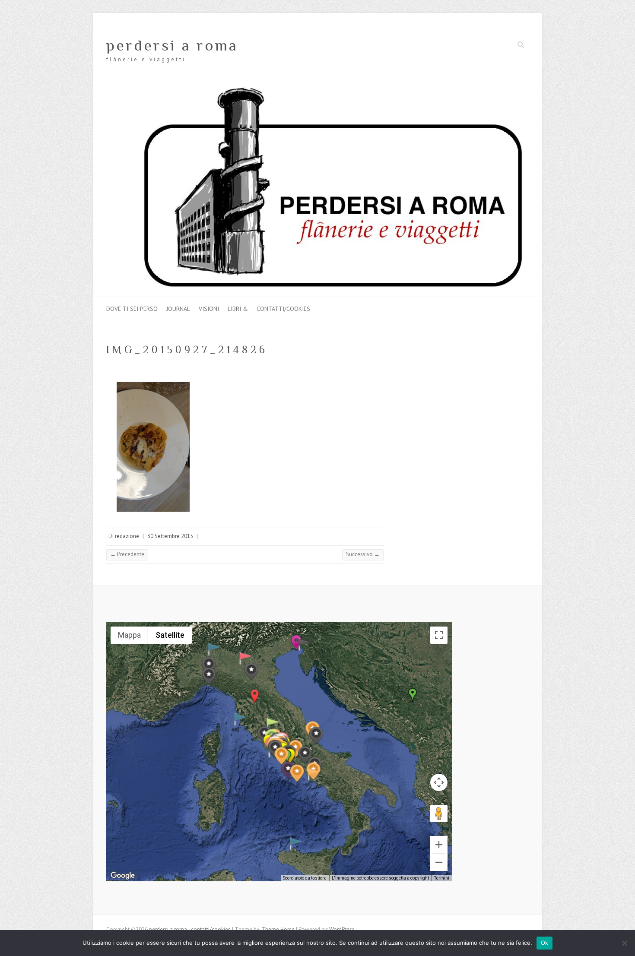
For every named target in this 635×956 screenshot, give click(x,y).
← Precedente (127, 554)
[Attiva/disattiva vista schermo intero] (439, 635)
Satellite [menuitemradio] (170, 634)
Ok (545, 942)
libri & (238, 309)
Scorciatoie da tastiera (305, 878)
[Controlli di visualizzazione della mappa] (439, 782)
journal (178, 309)
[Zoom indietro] (439, 862)
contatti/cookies (283, 309)
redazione (127, 536)
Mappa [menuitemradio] (129, 634)
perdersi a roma (172, 45)
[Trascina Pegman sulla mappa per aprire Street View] (439, 813)
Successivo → (363, 554)
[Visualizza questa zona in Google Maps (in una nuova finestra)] (122, 875)
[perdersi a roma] (317, 89)
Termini (441, 878)
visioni (209, 309)
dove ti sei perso (132, 309)
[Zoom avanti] (439, 844)
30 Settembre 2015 (170, 536)
